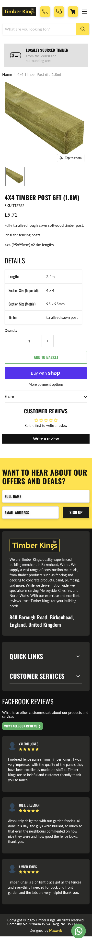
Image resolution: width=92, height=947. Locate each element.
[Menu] (84, 11)
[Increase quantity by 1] (48, 341)
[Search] (82, 29)
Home (7, 74)
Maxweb (55, 930)
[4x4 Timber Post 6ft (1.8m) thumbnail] (15, 176)
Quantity (11, 330)
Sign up (75, 512)
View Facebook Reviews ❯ (22, 725)
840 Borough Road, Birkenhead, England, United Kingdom (42, 620)
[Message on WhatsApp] (78, 931)
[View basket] (73, 11)
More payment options (46, 384)
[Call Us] (45, 11)
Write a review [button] (46, 438)
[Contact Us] (59, 11)
